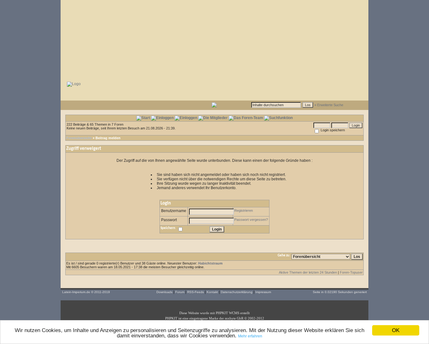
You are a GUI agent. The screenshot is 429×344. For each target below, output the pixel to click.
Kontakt (212, 292)
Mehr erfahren (250, 336)
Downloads (164, 292)
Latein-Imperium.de (76, 292)
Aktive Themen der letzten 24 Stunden (308, 272)
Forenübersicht (79, 138)
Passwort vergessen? (251, 219)
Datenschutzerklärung (237, 292)
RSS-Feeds (195, 292)
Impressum (263, 292)
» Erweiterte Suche (328, 105)
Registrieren (243, 210)
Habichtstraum (210, 263)
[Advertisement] (214, 39)
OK (395, 330)
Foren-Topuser (351, 272)
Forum (179, 292)
